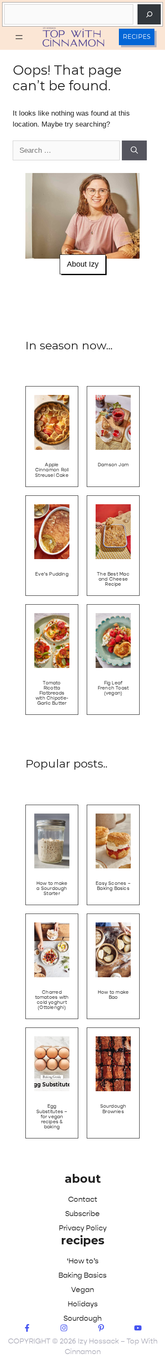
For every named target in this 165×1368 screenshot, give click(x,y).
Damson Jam (113, 465)
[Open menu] (19, 37)
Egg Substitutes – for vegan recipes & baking (52, 1116)
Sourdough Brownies (113, 1108)
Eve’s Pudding (52, 574)
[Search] (149, 14)
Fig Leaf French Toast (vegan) (113, 688)
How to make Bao (113, 995)
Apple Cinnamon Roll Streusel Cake (52, 470)
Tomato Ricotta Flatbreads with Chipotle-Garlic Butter (52, 693)
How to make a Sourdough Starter (51, 888)
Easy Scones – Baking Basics (113, 886)
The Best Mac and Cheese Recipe (113, 579)
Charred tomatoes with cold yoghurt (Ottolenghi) (52, 1000)
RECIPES (137, 37)
